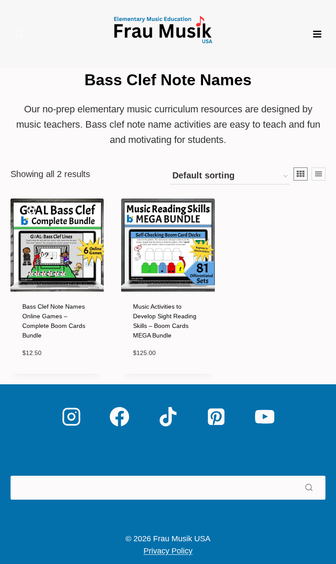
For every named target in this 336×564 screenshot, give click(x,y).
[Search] (309, 487)
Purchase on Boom (53, 373)
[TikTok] (168, 416)
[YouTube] (264, 416)
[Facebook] (119, 416)
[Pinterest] (216, 416)
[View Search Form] (19, 34)
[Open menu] (317, 34)
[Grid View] (301, 174)
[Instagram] (71, 416)
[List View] (319, 174)
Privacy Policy (168, 551)
